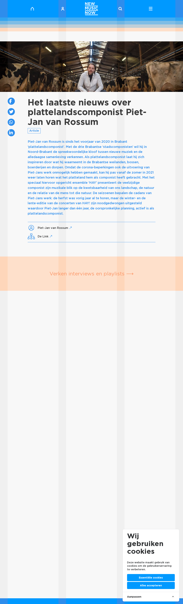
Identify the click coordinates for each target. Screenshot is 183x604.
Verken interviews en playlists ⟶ (92, 273)
